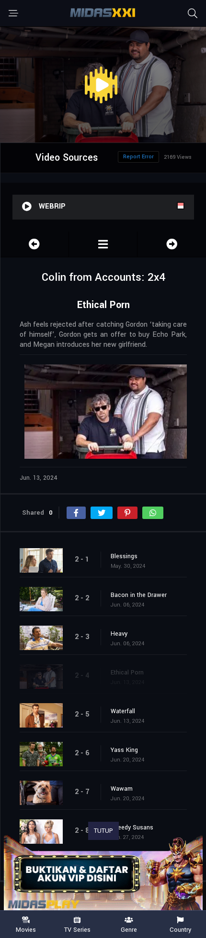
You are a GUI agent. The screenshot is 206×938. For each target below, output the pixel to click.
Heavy (119, 633)
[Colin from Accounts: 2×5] (171, 244)
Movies (26, 929)
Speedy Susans (132, 827)
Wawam (122, 788)
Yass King (124, 750)
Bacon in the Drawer (139, 595)
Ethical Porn (127, 672)
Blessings (124, 556)
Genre (129, 929)
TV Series (77, 929)
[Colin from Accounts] (103, 244)
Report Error (138, 156)
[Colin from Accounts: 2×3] (34, 244)
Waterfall (123, 711)
